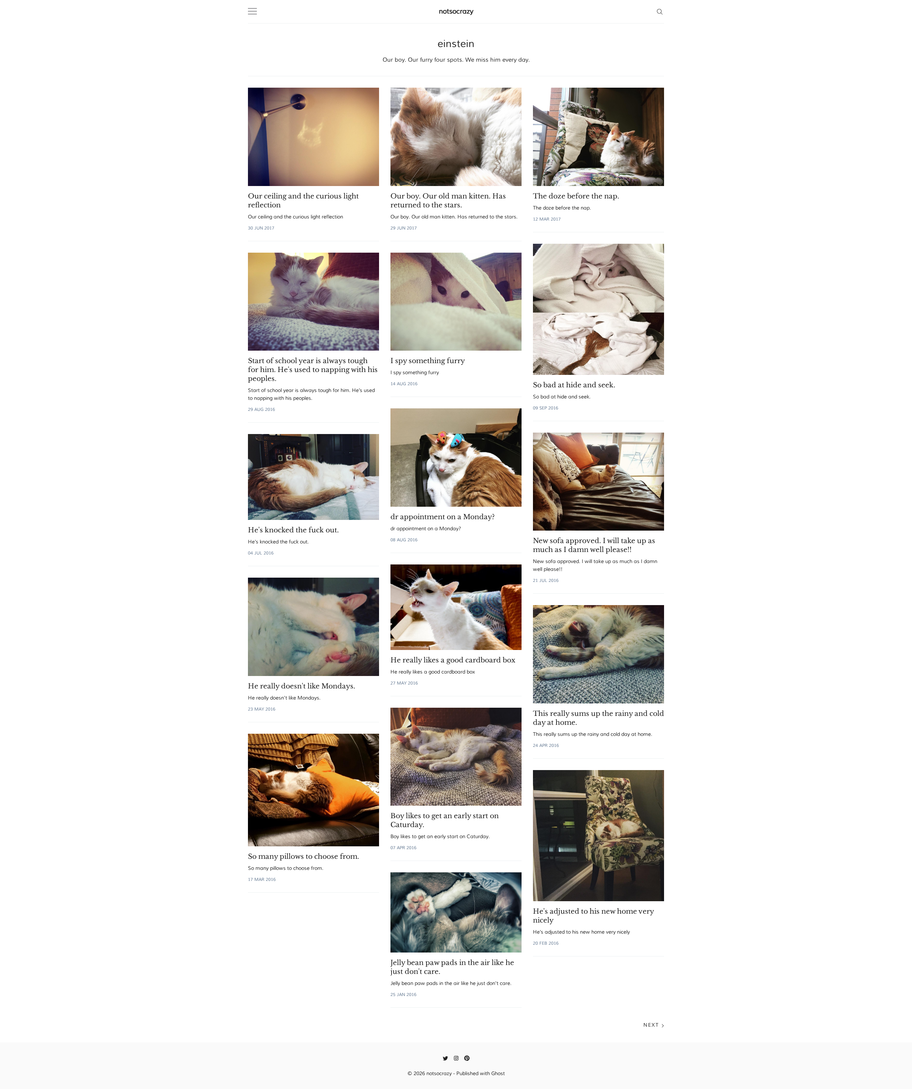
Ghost (498, 1073)
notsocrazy (456, 11)
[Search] (659, 11)
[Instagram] (456, 1058)
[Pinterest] (466, 1058)
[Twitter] (445, 1058)
